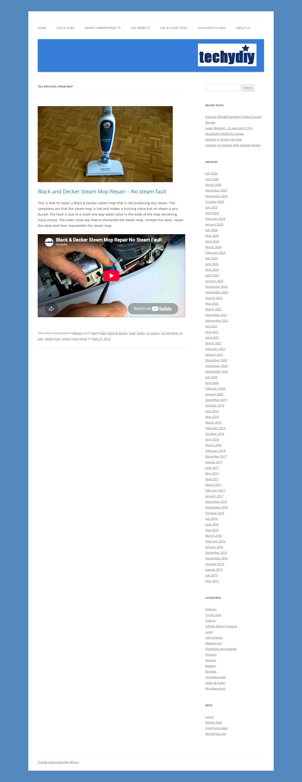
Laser (209, 632)
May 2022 (212, 303)
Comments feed (216, 728)
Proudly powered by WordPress (58, 762)
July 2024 (211, 230)
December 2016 (216, 501)
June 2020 (212, 383)
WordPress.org (215, 734)
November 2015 (216, 558)
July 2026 (211, 173)
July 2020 (211, 377)
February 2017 (215, 490)
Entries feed (213, 722)
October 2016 (214, 513)
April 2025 (212, 213)
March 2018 (213, 445)
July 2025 (211, 207)
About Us (243, 28)
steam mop (53, 339)
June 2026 (212, 179)
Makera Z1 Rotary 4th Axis (223, 139)
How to (210, 620)
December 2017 (216, 456)
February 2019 (215, 428)
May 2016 (212, 530)
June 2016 (212, 524)
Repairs (77, 333)
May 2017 (212, 473)
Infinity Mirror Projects (103, 28)
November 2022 (216, 286)
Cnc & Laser (65, 28)
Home (42, 28)
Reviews (211, 671)
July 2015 (211, 575)
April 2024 (212, 241)
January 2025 (214, 224)
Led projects (213, 637)
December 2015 (216, 552)
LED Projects (140, 28)
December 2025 (216, 190)
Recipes (210, 660)
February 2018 (215, 451)
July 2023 (211, 258)
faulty (141, 333)
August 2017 (213, 462)
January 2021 (214, 354)
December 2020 (216, 360)
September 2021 (216, 320)
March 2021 (213, 343)
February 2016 (215, 541)
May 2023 (212, 269)
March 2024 (213, 247)
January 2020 (214, 394)
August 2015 (213, 569)
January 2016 (214, 547)
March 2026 (213, 185)
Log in (209, 717)
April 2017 (212, 479)
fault (132, 333)
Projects (211, 654)
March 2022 (213, 309)
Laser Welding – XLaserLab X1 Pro (228, 128)
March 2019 (213, 422)
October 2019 (214, 405)
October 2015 (214, 564)
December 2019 (216, 400)
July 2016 (211, 518)
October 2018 (214, 434)
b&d (103, 333)
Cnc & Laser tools (174, 28)
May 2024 (212, 235)
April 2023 (212, 275)
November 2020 (216, 366)
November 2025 (216, 196)
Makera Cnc (213, 643)
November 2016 (216, 507)
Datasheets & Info (212, 28)
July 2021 (211, 326)
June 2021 (212, 332)
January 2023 (214, 281)
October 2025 (214, 202)
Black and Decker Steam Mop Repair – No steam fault (102, 191)
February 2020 (215, 388)
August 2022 (213, 298)
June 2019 (212, 411)
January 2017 (214, 496)
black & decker (117, 333)
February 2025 (215, 218)
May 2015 (212, 581)
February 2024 (215, 252)
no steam (152, 333)
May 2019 (212, 417)
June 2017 (212, 468)
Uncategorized (215, 677)
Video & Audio (215, 683)
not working (169, 333)
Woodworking (215, 688)
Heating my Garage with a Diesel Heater (233, 145)
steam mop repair (74, 339)
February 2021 (215, 349)
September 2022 (216, 292)
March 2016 (213, 535)
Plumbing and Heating (221, 649)
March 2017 (213, 485)
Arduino (211, 609)
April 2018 (212, 439)
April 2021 (212, 337)
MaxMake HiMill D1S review (224, 134)
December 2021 (216, 315)
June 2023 (212, 264)
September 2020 (216, 371)
